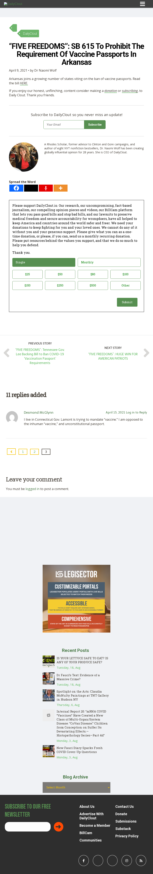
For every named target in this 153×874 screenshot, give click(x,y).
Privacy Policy (126, 836)
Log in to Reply (136, 412)
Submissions (125, 821)
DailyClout (30, 33)
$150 (27, 285)
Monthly (87, 262)
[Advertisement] (76, 537)
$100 (125, 274)
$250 (60, 285)
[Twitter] (31, 188)
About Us (86, 806)
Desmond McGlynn (38, 412)
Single (20, 262)
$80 (92, 274)
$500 (93, 285)
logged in (32, 489)
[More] (61, 188)
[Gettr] (46, 188)
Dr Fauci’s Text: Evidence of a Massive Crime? (78, 677)
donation (110, 91)
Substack (123, 829)
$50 (60, 274)
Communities (90, 840)
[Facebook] (16, 188)
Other (126, 285)
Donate (121, 814)
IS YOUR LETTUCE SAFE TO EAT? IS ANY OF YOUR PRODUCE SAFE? (82, 660)
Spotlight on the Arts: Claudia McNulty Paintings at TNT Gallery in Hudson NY (83, 695)
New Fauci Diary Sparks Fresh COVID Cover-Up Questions (80, 750)
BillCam (85, 833)
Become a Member (94, 825)
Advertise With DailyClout (91, 816)
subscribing (130, 91)
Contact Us (124, 806)
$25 (27, 274)
